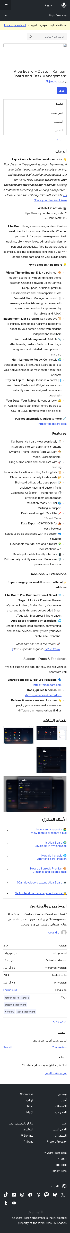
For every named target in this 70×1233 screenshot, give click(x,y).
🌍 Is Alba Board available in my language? (51, 844)
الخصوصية (61, 1112)
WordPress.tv (56, 1141)
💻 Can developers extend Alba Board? (42, 882)
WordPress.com (55, 1152)
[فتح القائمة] (5, 5)
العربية (55, 1186)
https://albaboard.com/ (52, 423)
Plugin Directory (58, 15)
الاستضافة (61, 1106)
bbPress (61, 1164)
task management (26, 1011)
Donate (27, 1135)
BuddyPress (59, 1171)
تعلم (64, 1123)
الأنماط (29, 1112)
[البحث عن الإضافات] (30, 36)
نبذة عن (62, 1094)
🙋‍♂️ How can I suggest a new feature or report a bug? (49, 831)
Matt (62, 1158)
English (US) (10, 989)
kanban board (12, 997)
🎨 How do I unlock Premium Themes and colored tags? (48, 870)
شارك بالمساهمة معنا (21, 1123)
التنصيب (58, 121)
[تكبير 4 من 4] (62, 780)
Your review (59, 1047)
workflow (9, 1011)
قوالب (29, 1100)
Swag (28, 1141)
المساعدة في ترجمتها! (15, 25)
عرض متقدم (59, 1021)
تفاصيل (59, 103)
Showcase (26, 1094)
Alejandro (51, 81)
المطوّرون (61, 1135)
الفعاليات (28, 1129)
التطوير (59, 130)
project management (15, 1004)
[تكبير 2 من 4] (29, 730)
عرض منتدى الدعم (56, 1073)
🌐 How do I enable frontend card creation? (52, 857)
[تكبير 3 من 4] (62, 751)
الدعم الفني (60, 1129)
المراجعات (57, 113)
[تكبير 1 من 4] (62, 730)
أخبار (64, 1100)
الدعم (60, 139)
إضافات (29, 1106)
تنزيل (61, 90)
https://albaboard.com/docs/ (43, 695)
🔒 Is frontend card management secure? (41, 893)
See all (7, 1047)
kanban (25, 997)
